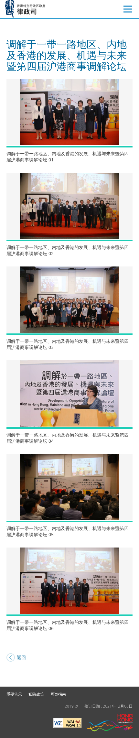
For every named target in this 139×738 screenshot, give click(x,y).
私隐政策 (36, 694)
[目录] (127, 9)
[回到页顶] (130, 678)
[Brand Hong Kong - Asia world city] (109, 723)
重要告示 (14, 694)
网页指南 (58, 694)
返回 (21, 657)
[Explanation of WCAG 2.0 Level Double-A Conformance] (67, 724)
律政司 (34, 9)
